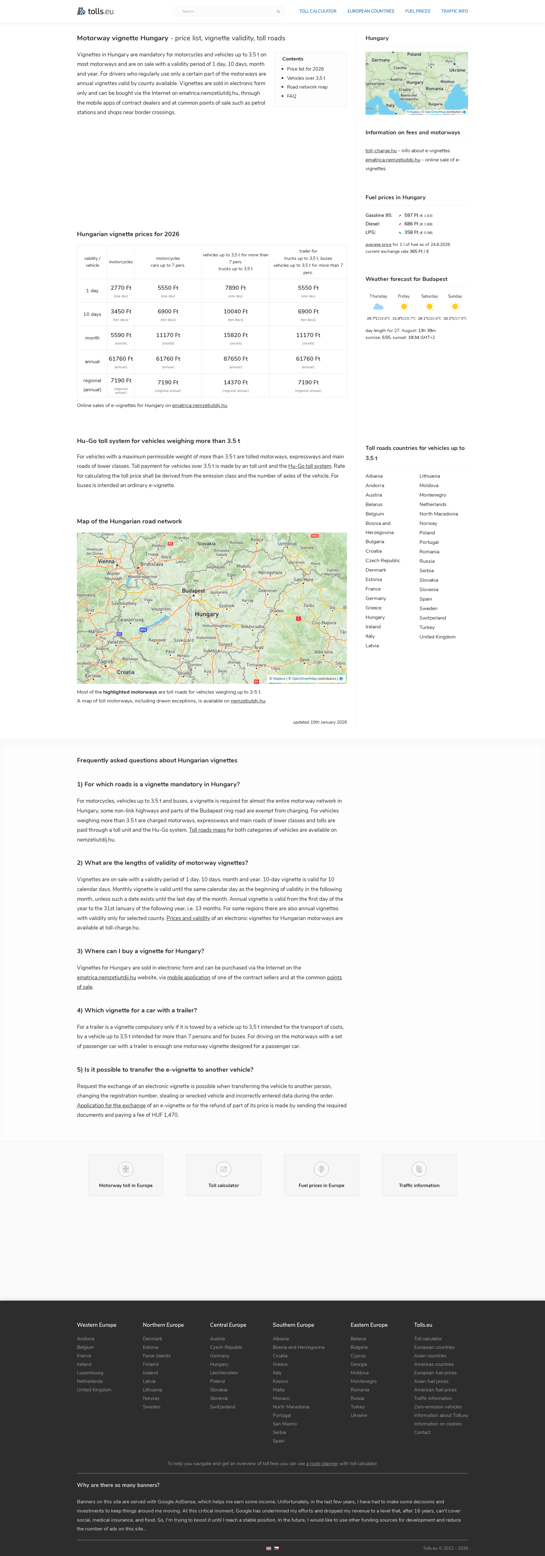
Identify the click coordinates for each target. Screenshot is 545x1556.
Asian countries (430, 1356)
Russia (427, 561)
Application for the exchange (111, 1105)
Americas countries (434, 1364)
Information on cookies (438, 1424)
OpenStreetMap (304, 678)
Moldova (428, 485)
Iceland (150, 1373)
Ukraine (359, 1415)
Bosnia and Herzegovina (380, 524)
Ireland (373, 626)
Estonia (374, 579)
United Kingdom (437, 636)
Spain (425, 599)
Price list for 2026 (305, 69)
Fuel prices (417, 11)
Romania (429, 551)
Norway (428, 523)
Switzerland (432, 618)
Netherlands (433, 504)
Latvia (372, 645)
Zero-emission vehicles (438, 1407)
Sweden (428, 608)
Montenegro (432, 495)
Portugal (429, 542)
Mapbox (279, 678)
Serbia (426, 570)
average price (378, 245)
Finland (151, 1364)
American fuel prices (435, 1390)
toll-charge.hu (381, 150)
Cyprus (358, 1356)
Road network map (307, 87)
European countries (371, 11)
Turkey (427, 627)
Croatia (374, 551)
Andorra (375, 485)
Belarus (374, 504)
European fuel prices (435, 1373)
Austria (374, 495)
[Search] (278, 11)
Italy (370, 636)
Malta (278, 1390)
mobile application (188, 977)
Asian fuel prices (431, 1381)
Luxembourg (90, 1373)
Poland (427, 532)
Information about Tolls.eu (441, 1415)
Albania (374, 476)
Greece (373, 607)
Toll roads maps (207, 830)
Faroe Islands (157, 1356)
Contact (422, 1432)
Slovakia (428, 580)
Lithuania (429, 476)
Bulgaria (375, 541)
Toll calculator (318, 11)
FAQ (291, 96)
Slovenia (428, 589)
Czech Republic (383, 560)
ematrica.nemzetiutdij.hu (199, 405)
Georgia (359, 1364)
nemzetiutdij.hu (248, 700)
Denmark (376, 570)
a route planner (322, 1463)
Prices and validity (188, 918)
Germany (376, 598)
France (373, 589)
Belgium (375, 513)
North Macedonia (438, 513)
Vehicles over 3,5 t (306, 78)
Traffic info (454, 11)
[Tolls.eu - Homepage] (95, 11)
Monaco (281, 1398)
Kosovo (280, 1381)
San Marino (285, 1424)
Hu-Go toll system (309, 466)
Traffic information (433, 1398)
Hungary (375, 617)
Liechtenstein (224, 1373)
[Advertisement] (212, 172)
